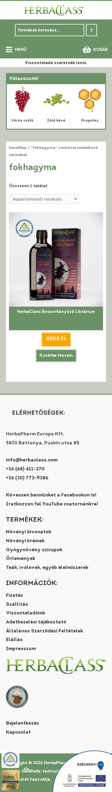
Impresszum (21, 648)
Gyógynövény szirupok (34, 550)
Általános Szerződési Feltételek (44, 631)
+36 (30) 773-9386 (27, 478)
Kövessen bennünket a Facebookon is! (51, 495)
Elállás (14, 639)
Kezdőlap (18, 148)
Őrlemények (20, 558)
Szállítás (17, 604)
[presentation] (14, 106)
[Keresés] (91, 30)
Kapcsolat (18, 732)
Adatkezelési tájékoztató (36, 622)
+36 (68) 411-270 (25, 469)
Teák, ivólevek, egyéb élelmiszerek (47, 567)
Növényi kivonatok (28, 532)
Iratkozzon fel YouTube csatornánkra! (52, 504)
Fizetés (14, 595)
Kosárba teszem (56, 355)
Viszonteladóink (25, 613)
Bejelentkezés (22, 723)
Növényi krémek (25, 541)
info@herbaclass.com (32, 460)
